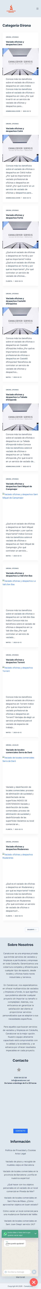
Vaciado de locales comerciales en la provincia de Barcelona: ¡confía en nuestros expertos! (20, 1174)
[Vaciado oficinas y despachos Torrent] (21, 679)
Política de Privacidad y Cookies (20, 1150)
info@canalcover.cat (20, 1080)
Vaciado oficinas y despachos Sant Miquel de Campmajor (19, 486)
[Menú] (37, 9)
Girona (8, 37)
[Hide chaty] (34, 1282)
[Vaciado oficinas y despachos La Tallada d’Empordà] (21, 417)
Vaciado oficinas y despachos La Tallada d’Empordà (16, 397)
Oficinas (15, 37)
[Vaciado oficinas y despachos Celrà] (21, 148)
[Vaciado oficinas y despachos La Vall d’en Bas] (21, 592)
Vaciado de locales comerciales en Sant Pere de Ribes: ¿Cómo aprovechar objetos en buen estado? (20, 1201)
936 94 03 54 (20, 1077)
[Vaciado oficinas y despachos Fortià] (21, 235)
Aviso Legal (20, 1153)
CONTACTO (20, 1131)
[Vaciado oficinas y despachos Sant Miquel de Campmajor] (21, 506)
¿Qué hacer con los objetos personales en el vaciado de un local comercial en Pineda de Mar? (20, 1187)
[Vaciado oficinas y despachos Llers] (21, 61)
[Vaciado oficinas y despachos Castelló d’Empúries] (21, 320)
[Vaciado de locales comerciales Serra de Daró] (21, 769)
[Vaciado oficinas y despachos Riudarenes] (21, 866)
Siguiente (30, 929)
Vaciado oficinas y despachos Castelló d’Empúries (16, 301)
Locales (15, 745)
